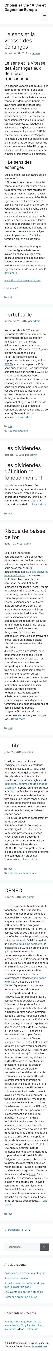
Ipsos (32, 1174)
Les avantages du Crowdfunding (23, 1291)
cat (10, 297)
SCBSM (8, 364)
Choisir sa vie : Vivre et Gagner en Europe (25, 7)
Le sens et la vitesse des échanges (19, 40)
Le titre (12, 745)
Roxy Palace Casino (16, 1278)
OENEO (13, 890)
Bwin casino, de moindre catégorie (24, 1273)
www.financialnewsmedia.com (22, 280)
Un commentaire (18, 430)
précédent (12, 1229)
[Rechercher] (44, 1247)
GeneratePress (39, 1346)
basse (24, 235)
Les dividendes (22, 448)
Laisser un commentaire (22, 873)
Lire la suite (11, 288)
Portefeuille (18, 314)
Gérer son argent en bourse (20, 1296)
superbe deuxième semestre (25, 943)
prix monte (10, 272)
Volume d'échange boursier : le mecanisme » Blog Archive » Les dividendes (23, 1325)
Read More (25, 417)
